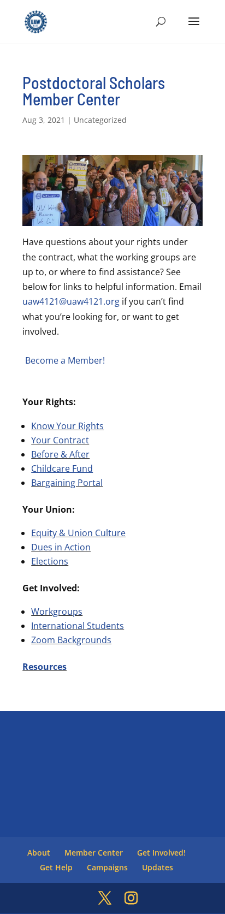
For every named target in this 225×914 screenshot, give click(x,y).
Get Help (56, 867)
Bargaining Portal (67, 483)
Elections (49, 561)
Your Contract (60, 440)
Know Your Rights (67, 426)
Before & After (60, 454)
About (38, 852)
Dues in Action (61, 547)
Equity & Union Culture (78, 533)
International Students (77, 626)
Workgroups (56, 612)
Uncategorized (100, 120)
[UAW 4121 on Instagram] (131, 898)
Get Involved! (161, 852)
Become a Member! (65, 360)
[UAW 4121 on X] (104, 898)
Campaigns (107, 867)
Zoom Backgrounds (71, 640)
